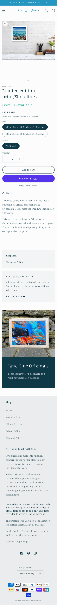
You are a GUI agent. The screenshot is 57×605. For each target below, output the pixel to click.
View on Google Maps (17, 541)
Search (9, 410)
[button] (3, 10)
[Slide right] (35, 81)
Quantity (6, 153)
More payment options (28, 186)
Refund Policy (13, 417)
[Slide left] (22, 81)
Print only (11, 146)
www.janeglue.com (24, 600)
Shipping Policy (14, 262)
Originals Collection (28, 377)
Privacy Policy (13, 431)
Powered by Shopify (37, 600)
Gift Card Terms (14, 424)
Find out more (14, 296)
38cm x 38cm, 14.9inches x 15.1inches (25, 134)
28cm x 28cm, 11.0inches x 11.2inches (25, 127)
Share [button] (9, 193)
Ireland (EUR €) (27, 574)
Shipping (16, 116)
